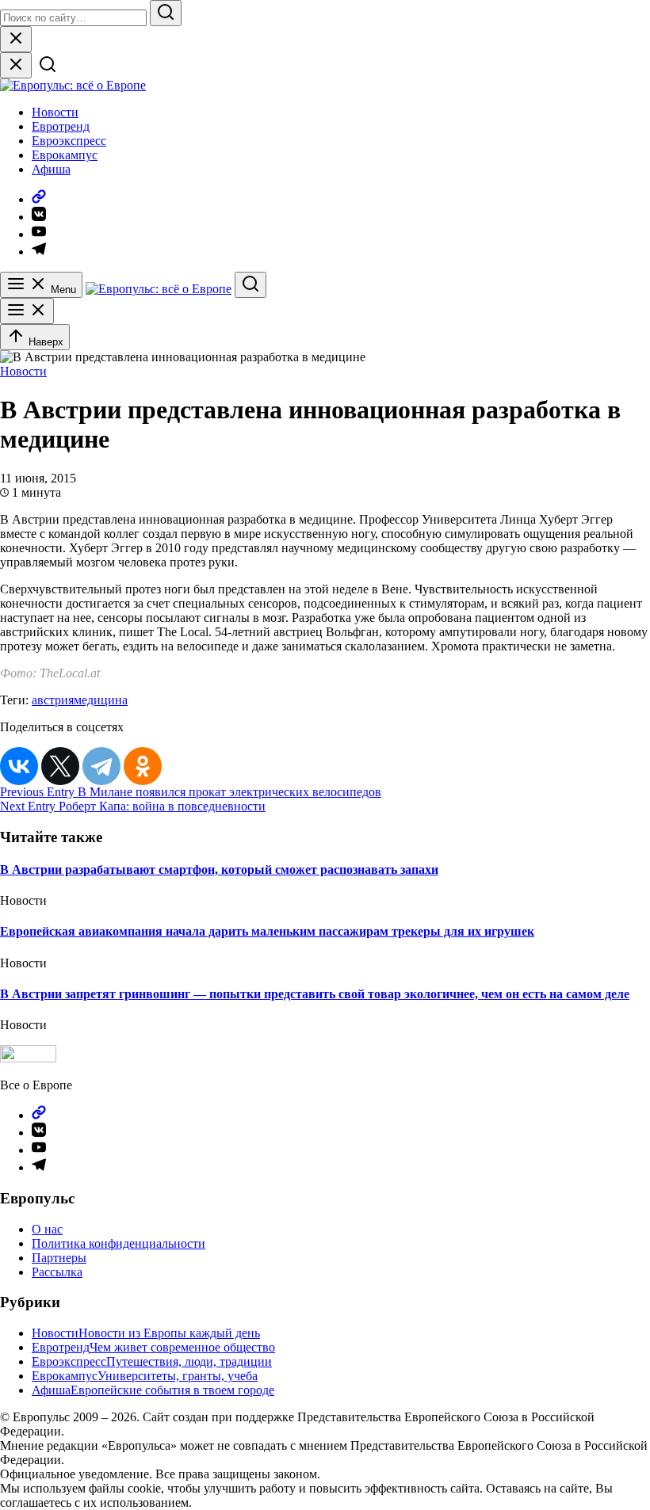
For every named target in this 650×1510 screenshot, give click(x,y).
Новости (55, 112)
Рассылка (57, 1272)
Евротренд (61, 126)
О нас (47, 1229)
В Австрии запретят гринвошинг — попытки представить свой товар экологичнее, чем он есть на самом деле (314, 994)
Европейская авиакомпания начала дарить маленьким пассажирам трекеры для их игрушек (267, 931)
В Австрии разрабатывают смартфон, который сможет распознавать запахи (219, 869)
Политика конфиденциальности (118, 1243)
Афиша (51, 169)
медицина (101, 700)
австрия (53, 700)
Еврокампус (65, 155)
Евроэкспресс (69, 140)
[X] (60, 766)
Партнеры (59, 1257)
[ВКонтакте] (19, 766)
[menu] (27, 311)
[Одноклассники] (143, 766)
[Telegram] (101, 766)
